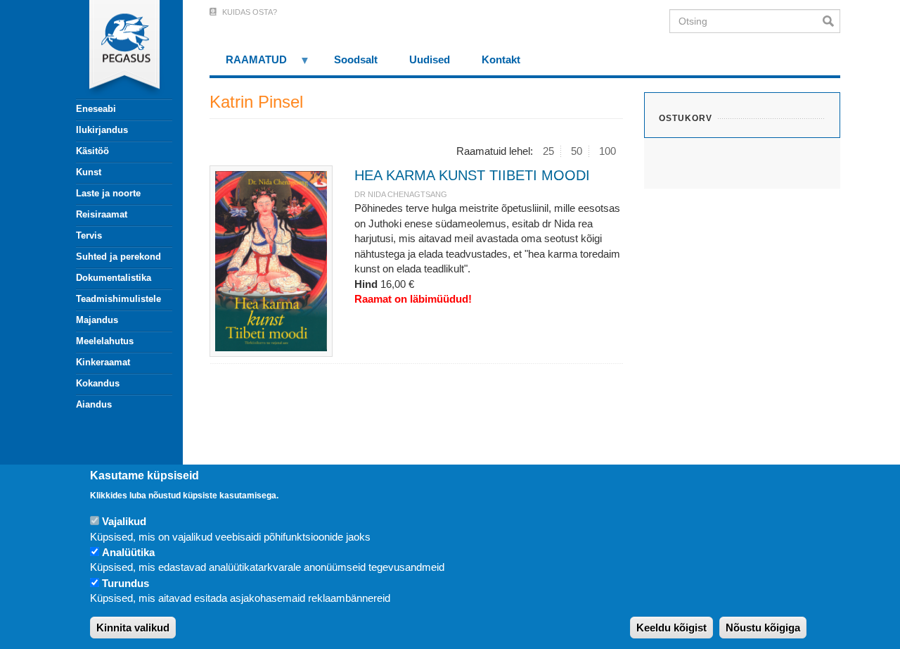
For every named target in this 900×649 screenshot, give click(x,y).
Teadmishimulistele (118, 299)
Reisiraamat (101, 214)
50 (576, 151)
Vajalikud (124, 521)
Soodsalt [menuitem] (356, 59)
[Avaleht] (116, 49)
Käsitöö (92, 151)
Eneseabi (96, 108)
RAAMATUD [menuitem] (248, 64)
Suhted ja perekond (118, 256)
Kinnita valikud (132, 628)
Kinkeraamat (103, 362)
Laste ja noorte (108, 193)
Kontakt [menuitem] (501, 59)
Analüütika (128, 552)
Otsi (831, 21)
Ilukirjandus (102, 130)
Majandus (97, 320)
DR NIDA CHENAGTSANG (400, 194)
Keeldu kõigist (671, 628)
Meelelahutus (105, 341)
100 (607, 151)
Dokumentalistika (113, 277)
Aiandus (94, 404)
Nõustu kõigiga (763, 628)
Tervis (89, 235)
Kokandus (98, 383)
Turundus (125, 583)
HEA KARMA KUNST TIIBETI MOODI (472, 175)
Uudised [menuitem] (429, 59)
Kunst (88, 172)
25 (548, 151)
